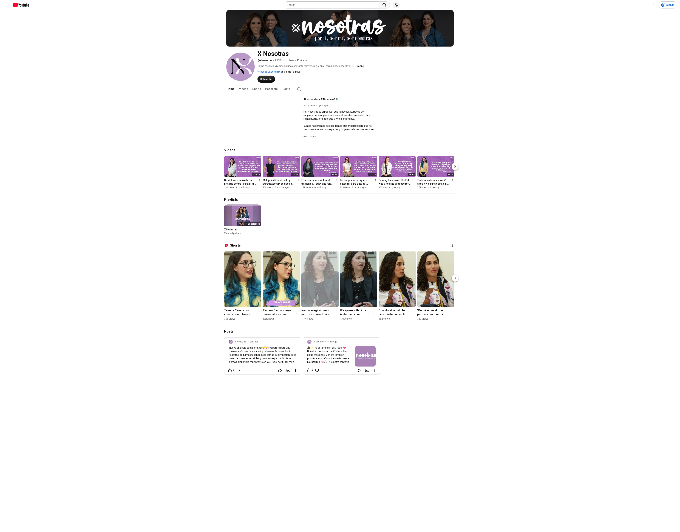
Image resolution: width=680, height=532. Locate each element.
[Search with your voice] (396, 4)
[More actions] (259, 180)
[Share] (280, 370)
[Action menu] (295, 370)
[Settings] (653, 5)
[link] (263, 357)
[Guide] (6, 5)
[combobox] (332, 5)
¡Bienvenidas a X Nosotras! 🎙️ (321, 99)
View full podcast (232, 233)
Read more (310, 136)
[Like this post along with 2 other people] (230, 370)
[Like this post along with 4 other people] (308, 370)
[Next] (455, 166)
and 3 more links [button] (290, 71)
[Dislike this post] (238, 370)
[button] (310, 136)
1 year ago (253, 342)
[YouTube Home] (21, 5)
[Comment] (288, 370)
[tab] (230, 89)
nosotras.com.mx (270, 71)
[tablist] (340, 89)
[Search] (384, 4)
